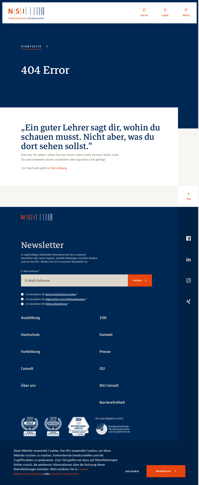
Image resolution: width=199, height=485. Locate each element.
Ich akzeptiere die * (51, 294)
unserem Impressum (64, 474)
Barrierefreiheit (112, 402)
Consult (27, 368)
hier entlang (59, 168)
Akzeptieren (164, 471)
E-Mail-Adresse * (30, 271)
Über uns (28, 385)
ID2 (102, 368)
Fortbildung (30, 351)
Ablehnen (132, 471)
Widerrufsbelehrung (56, 304)
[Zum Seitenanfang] (188, 196)
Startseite (31, 46)
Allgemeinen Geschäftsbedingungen (65, 299)
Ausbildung (30, 317)
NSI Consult (109, 385)
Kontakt (106, 334)
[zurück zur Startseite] (40, 217)
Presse (105, 351)
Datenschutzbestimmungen (60, 294)
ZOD (103, 317)
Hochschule (30, 334)
